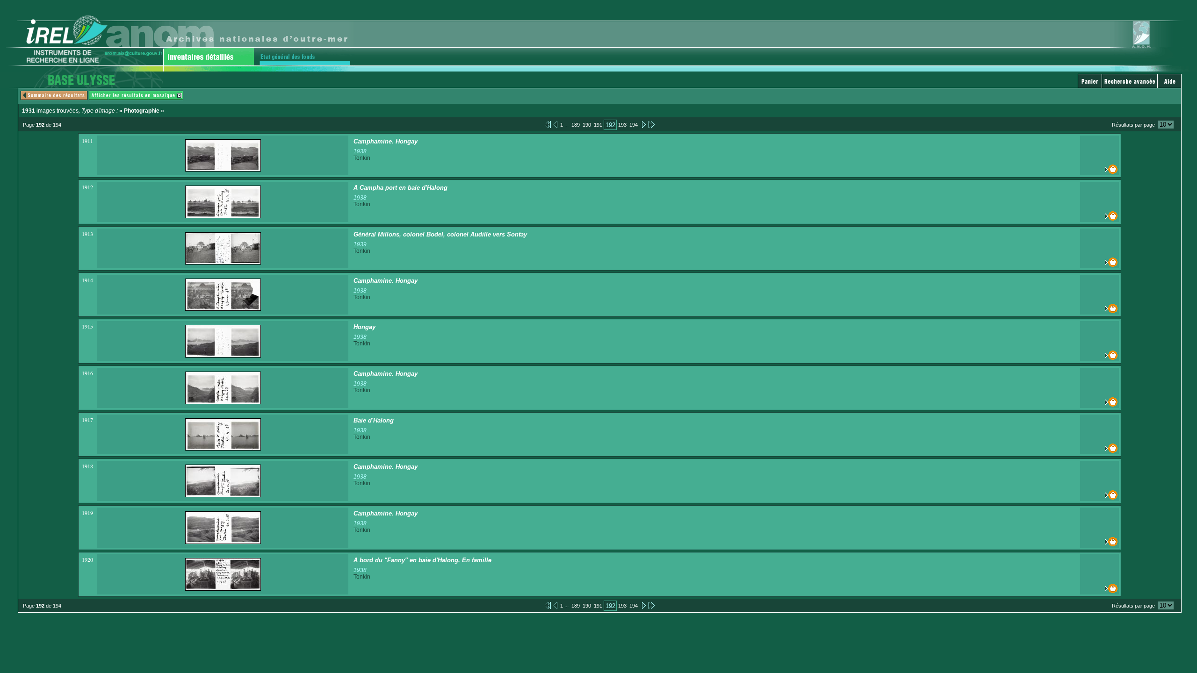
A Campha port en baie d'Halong (400, 187)
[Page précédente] (555, 124)
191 (598, 125)
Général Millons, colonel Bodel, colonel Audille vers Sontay (440, 234)
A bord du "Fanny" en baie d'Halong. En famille (422, 560)
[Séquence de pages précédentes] (547, 124)
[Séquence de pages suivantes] (651, 124)
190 (587, 125)
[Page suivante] (643, 124)
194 (633, 125)
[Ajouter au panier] (1100, 169)
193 (622, 125)
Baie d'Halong (373, 420)
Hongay (364, 326)
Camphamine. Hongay (385, 141)
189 (575, 125)
